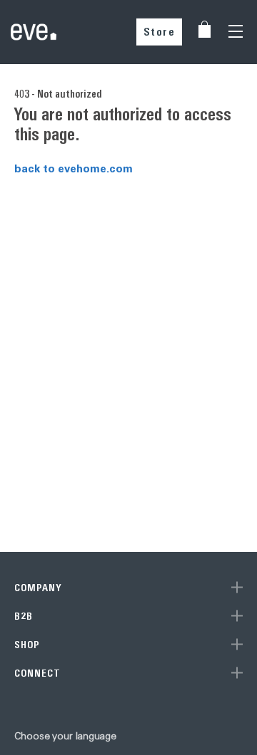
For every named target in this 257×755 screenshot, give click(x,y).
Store (159, 31)
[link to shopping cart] (204, 29)
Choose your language (65, 735)
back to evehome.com (73, 168)
